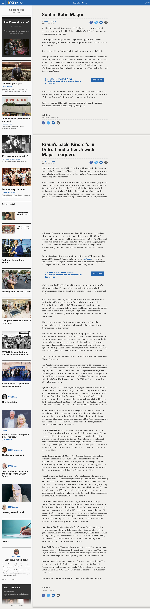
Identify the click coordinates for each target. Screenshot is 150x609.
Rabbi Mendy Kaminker (15, 450)
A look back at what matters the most (14, 162)
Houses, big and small (13, 512)
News (45, 590)
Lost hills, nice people (17, 559)
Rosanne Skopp (13, 508)
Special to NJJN (49, 161)
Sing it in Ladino (12, 587)
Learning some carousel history (23, 227)
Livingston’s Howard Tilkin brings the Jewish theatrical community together (14, 90)
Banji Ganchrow (16, 556)
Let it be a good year (12, 83)
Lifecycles (46, 117)
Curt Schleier (7, 86)
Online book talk (8, 204)
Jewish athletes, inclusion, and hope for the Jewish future (15, 474)
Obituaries (55, 117)
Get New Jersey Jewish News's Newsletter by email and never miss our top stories (63, 81)
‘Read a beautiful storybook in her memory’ (15, 435)
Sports (52, 590)
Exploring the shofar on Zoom (13, 261)
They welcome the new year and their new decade (16, 32)
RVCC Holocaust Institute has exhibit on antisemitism (15, 353)
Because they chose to (13, 189)
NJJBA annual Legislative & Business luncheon (16, 384)
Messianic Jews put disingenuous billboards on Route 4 (13, 128)
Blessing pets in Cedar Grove (16, 291)
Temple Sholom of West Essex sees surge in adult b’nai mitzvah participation (16, 196)
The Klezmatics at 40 (16, 22)
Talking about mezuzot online (23, 214)
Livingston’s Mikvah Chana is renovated (16, 321)
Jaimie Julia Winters (9, 192)
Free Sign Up (97, 80)
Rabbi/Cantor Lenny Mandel (11, 159)
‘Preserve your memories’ (15, 156)
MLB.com (87, 258)
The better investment (13, 455)
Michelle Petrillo (50, 21)
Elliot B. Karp (12, 466)
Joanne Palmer (17, 26)
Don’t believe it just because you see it (16, 119)
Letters (5, 541)
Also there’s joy (9, 402)
